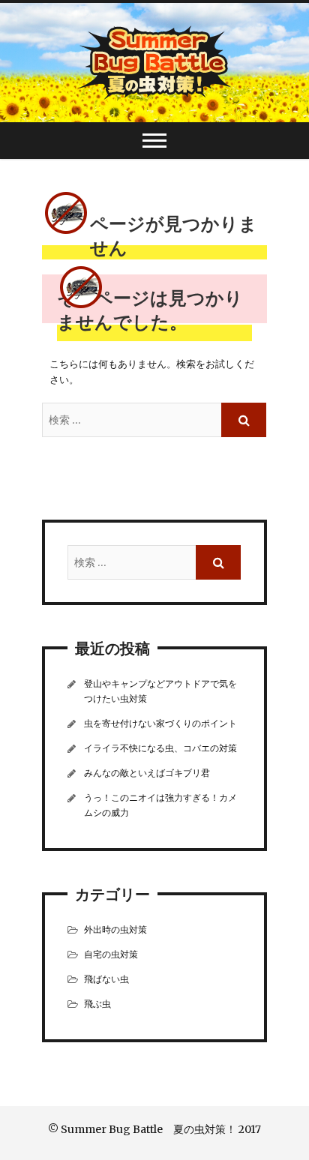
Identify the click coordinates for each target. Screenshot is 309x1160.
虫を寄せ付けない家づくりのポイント (160, 723)
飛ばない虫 (106, 979)
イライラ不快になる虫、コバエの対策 (160, 748)
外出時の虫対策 (115, 929)
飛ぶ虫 (97, 1003)
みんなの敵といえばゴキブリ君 (147, 772)
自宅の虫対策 (111, 954)
